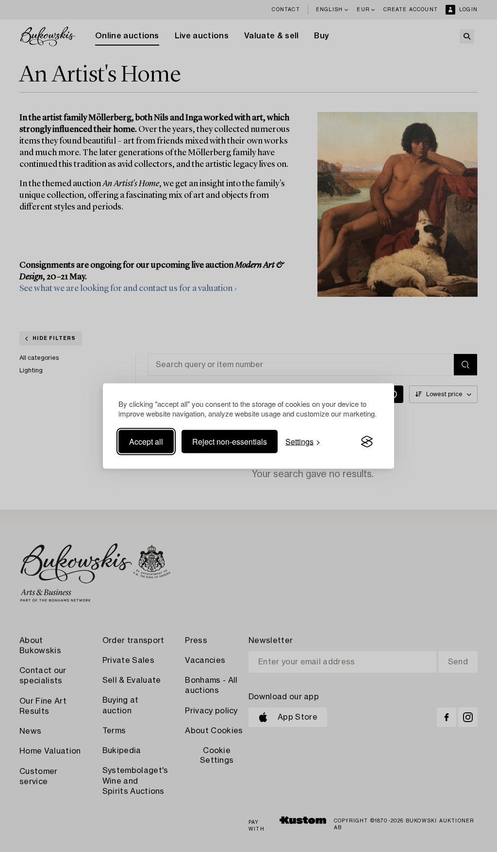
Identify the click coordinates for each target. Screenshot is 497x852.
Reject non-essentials (229, 441)
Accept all (146, 441)
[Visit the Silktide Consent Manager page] (367, 441)
